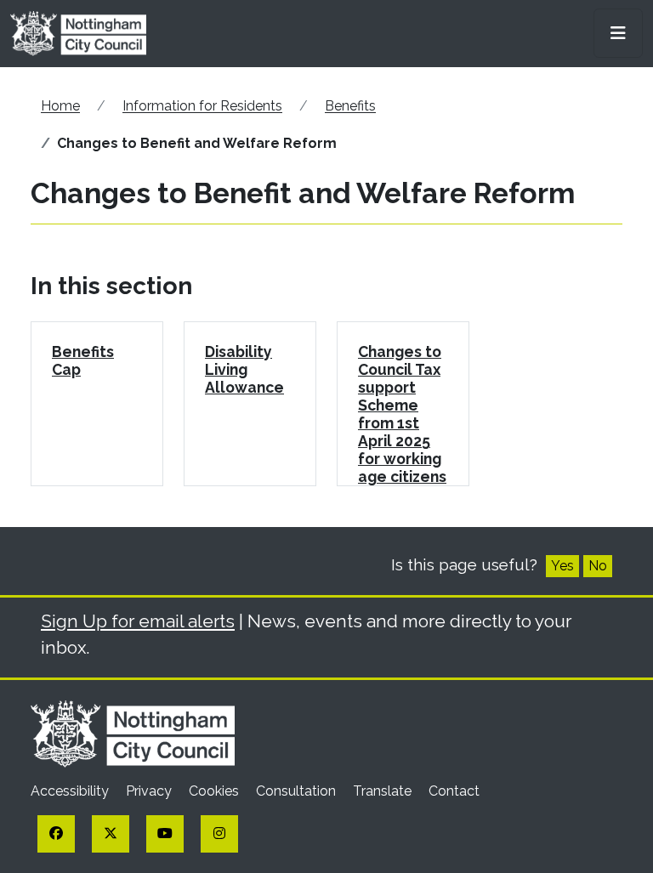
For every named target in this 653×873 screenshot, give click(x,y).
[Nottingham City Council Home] (133, 733)
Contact (454, 791)
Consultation (297, 791)
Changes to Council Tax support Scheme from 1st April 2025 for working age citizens (402, 414)
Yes (562, 566)
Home (60, 106)
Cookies (215, 791)
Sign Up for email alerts (138, 621)
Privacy (150, 791)
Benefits (350, 106)
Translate (384, 791)
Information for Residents (202, 106)
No (597, 566)
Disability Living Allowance (244, 369)
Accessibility (71, 791)
